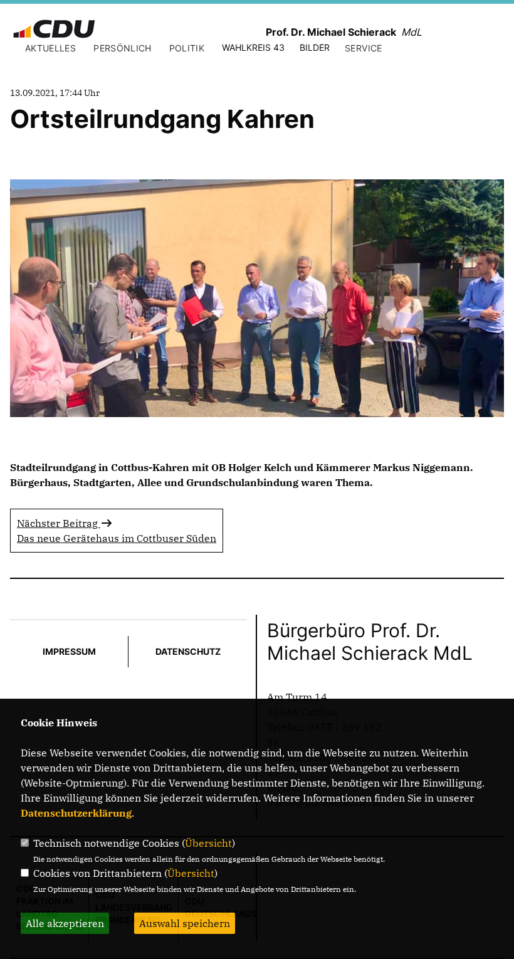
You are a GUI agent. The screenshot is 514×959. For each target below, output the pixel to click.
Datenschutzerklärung (76, 813)
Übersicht (208, 843)
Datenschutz (188, 651)
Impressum (69, 651)
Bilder (315, 47)
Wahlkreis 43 (253, 47)
